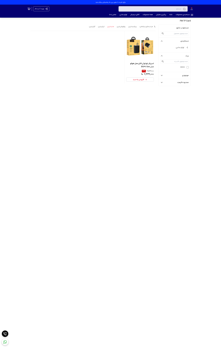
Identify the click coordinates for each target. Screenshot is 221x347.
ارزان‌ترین (101, 26)
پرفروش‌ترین (121, 26)
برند (187, 56)
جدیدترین (110, 26)
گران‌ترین (92, 26)
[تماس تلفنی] (5, 333)
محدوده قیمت (183, 82)
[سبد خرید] (29, 8)
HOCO (182, 67)
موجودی (185, 75)
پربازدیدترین (132, 26)
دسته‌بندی (184, 41)
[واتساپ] (5, 342)
